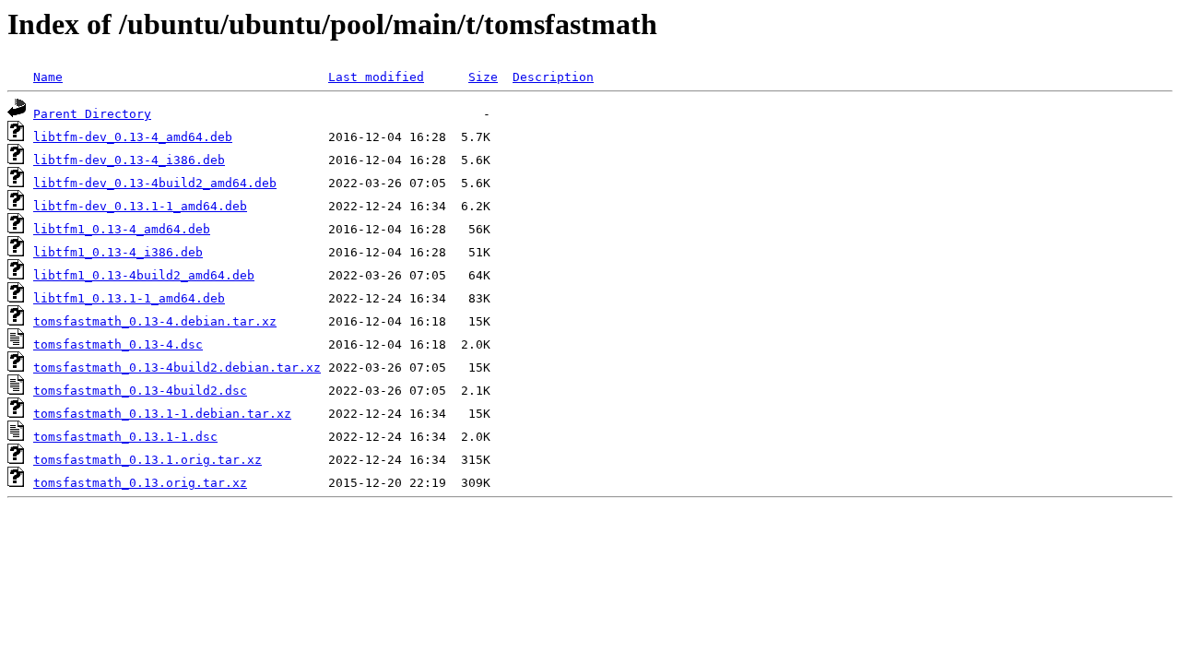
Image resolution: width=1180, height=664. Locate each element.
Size (483, 77)
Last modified (376, 77)
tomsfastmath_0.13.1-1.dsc (125, 437)
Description (553, 77)
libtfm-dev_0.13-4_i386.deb (129, 160)
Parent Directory (92, 114)
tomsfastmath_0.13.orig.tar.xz (140, 483)
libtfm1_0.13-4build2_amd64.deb (143, 275)
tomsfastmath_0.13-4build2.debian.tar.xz (177, 367)
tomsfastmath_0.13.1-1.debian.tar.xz (162, 414)
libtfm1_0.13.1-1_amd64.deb (129, 298)
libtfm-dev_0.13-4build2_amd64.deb (155, 183)
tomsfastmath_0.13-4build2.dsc (140, 390)
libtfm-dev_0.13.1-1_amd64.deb (140, 206)
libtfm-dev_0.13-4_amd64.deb (132, 137)
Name (48, 77)
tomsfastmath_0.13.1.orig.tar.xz (147, 460)
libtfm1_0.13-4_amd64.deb (121, 229)
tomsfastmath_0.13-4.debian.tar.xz (155, 321)
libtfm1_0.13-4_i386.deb (118, 252)
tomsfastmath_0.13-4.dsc (118, 344)
